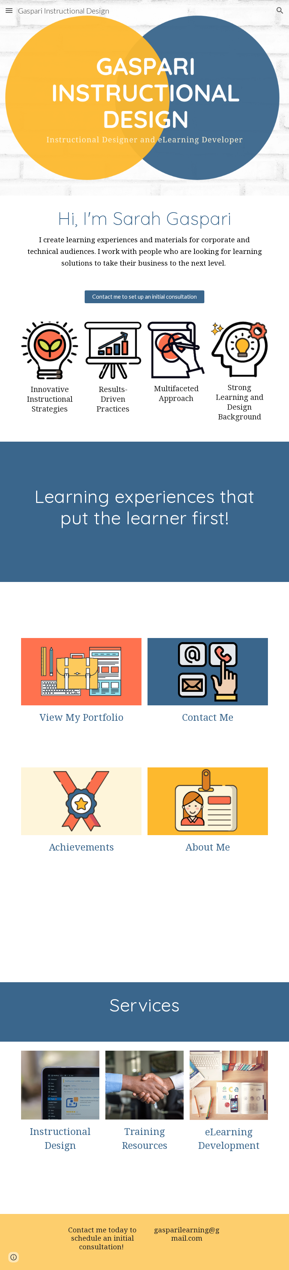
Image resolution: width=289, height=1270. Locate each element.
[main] (144, 238)
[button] (9, 10)
